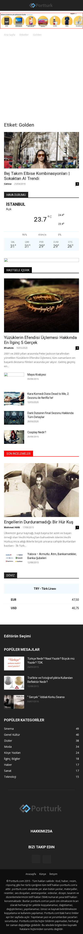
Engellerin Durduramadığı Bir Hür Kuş (38, 522)
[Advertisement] (41, 80)
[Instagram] (36, 859)
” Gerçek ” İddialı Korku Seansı (46, 697)
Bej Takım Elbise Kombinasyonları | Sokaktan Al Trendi (37, 176)
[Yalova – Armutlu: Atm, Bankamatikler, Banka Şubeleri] (14, 559)
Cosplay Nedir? (36, 432)
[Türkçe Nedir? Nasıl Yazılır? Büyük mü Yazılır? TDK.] (14, 663)
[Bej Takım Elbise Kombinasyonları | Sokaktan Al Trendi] (41, 150)
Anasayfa (31, 874)
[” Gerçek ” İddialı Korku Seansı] (14, 702)
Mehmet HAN (12, 527)
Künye (42, 874)
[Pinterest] (47, 859)
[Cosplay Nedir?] (14, 437)
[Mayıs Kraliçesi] (14, 380)
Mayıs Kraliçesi (36, 374)
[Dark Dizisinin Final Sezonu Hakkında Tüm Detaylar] (14, 418)
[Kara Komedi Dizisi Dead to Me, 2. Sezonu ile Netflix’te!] (14, 399)
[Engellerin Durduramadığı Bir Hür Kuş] (41, 490)
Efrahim (8, 347)
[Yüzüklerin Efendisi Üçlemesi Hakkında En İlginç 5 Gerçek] (41, 305)
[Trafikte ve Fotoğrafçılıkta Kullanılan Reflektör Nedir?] (14, 683)
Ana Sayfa (9, 34)
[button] (6, 5)
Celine (7, 183)
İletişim (53, 874)
